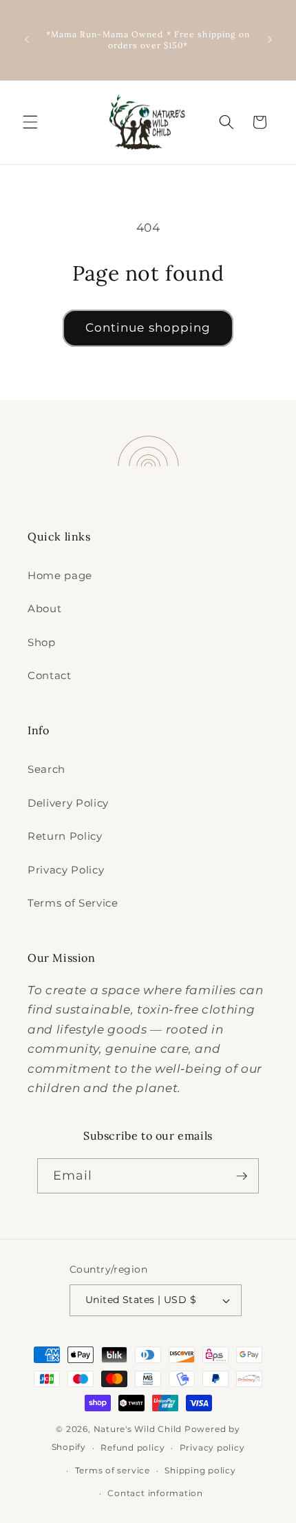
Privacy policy (212, 1447)
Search (46, 769)
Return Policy (65, 836)
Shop (42, 642)
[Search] (226, 122)
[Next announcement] (270, 40)
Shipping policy (200, 1470)
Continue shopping (148, 327)
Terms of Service (73, 902)
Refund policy (133, 1447)
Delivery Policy (68, 802)
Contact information (155, 1493)
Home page (60, 575)
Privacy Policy (66, 869)
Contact (50, 675)
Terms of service (112, 1470)
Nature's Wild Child (138, 1429)
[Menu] (30, 122)
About (44, 608)
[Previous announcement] (27, 40)
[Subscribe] (241, 1176)
